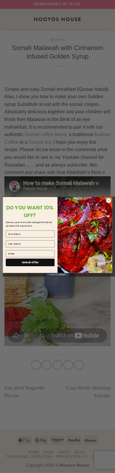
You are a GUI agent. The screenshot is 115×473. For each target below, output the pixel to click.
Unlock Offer (30, 262)
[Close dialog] (108, 200)
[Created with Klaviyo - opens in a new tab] (57, 274)
